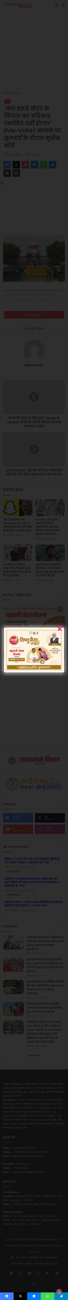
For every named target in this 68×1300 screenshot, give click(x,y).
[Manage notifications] (59, 1292)
